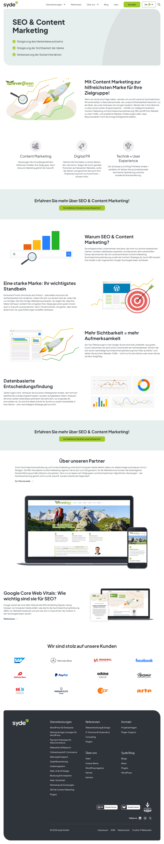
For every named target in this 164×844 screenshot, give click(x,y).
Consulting (91, 737)
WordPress (126, 772)
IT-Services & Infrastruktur (98, 732)
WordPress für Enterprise (61, 727)
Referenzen (76, 4)
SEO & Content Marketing (62, 789)
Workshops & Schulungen (62, 785)
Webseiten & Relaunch (60, 747)
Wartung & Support (59, 757)
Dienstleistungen (54, 4)
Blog (106, 4)
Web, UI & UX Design (59, 771)
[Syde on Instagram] (145, 818)
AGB (113, 830)
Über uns (91, 4)
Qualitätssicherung (59, 761)
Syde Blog (128, 752)
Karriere (89, 777)
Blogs (124, 758)
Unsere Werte (92, 763)
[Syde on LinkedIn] (140, 818)
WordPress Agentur (95, 768)
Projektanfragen (129, 727)
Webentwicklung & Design (98, 727)
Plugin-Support (128, 732)
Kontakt (132, 4)
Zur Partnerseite (22, 481)
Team (88, 758)
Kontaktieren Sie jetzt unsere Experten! (82, 208)
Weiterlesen (9, 618)
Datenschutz (124, 830)
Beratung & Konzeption (61, 775)
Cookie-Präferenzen (142, 830)
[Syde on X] (150, 818)
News (124, 763)
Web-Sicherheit (57, 780)
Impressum (103, 830)
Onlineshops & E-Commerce (63, 752)
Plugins (53, 794)
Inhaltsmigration (57, 766)
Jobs (116, 4)
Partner (89, 772)
